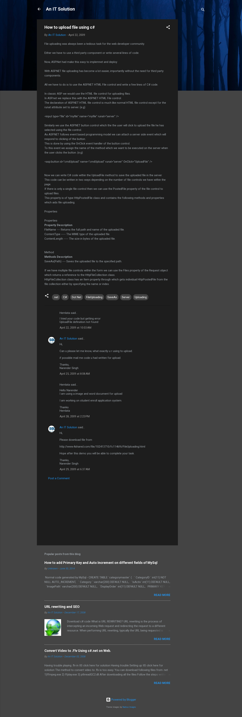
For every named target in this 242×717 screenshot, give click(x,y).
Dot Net (76, 297)
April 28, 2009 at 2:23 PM (75, 416)
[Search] (203, 10)
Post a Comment (59, 478)
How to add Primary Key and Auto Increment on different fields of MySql (100, 563)
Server (126, 297)
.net (56, 297)
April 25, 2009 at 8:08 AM (75, 373)
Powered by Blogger (123, 699)
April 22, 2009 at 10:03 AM (75, 327)
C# (65, 297)
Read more (162, 595)
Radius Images (129, 707)
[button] (168, 28)
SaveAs (112, 297)
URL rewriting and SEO (62, 607)
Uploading (141, 297)
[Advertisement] (193, 76)
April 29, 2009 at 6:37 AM (75, 469)
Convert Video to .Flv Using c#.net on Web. (77, 651)
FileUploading (94, 297)
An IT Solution (60, 9)
